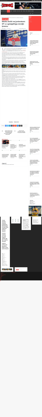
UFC (26, 228)
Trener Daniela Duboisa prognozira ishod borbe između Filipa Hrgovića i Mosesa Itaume (34, 42)
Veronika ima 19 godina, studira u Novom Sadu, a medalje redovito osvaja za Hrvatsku (5, 155)
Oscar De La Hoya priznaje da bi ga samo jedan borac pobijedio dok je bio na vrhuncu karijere (35, 151)
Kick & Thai (3, 257)
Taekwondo (3, 261)
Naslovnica (3, 17)
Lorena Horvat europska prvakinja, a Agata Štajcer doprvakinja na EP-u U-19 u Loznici (34, 184)
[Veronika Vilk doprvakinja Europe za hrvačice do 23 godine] (22, 140)
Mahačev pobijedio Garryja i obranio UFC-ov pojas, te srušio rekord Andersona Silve (35, 129)
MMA (2, 259)
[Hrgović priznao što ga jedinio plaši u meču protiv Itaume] (34, 55)
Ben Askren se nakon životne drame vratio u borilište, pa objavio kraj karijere (5, 145)
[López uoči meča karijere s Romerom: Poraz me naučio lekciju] (18, 220)
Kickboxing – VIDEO (4, 264)
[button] (14, 38)
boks (24, 220)
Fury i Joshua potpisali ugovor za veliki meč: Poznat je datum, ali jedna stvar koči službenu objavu (35, 140)
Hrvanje (6, 17)
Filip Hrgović (24, 223)
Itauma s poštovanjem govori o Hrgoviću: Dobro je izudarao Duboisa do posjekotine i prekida (34, 162)
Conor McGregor (27, 220)
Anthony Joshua (26, 219)
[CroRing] (7, 5)
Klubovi (3, 258)
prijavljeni (6, 164)
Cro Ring (4, 28)
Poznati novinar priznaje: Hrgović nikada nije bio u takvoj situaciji (34, 52)
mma (27, 225)
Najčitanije (31, 32)
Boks (2, 253)
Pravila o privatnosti (3, 274)
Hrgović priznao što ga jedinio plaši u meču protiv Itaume (34, 62)
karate (28, 224)
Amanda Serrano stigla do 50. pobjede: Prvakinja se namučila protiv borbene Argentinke (34, 173)
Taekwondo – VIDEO (4, 265)
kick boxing (24, 225)
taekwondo (25, 227)
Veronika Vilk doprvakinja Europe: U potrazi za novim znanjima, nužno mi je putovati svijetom (13, 146)
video (28, 228)
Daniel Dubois (24, 221)
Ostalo (3, 260)
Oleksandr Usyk (25, 226)
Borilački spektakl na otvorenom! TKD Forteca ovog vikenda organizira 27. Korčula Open (35, 195)
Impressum (2, 275)
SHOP (1, 276)
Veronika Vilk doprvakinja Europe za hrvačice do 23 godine (22, 145)
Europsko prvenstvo (27, 222)
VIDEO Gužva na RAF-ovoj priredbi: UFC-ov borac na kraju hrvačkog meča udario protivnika (22, 156)
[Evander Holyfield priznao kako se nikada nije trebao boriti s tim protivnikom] (18, 221)
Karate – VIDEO (4, 263)
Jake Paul (27, 224)
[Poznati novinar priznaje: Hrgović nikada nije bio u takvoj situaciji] (34, 45)
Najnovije (31, 33)
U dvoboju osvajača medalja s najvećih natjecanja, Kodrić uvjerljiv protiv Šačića (13, 155)
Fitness (3, 254)
